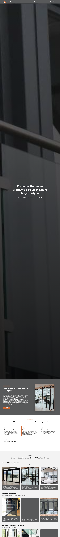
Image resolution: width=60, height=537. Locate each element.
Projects (44, 1)
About (48, 1)
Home (35, 1)
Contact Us (6, 407)
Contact (54, 1)
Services (39, 1)
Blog (51, 1)
